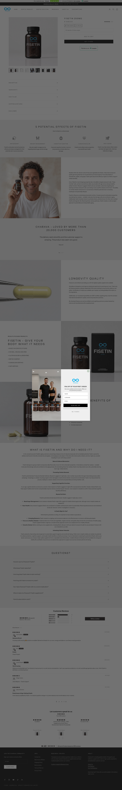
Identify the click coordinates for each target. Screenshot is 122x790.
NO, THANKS (75, 411)
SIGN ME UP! (75, 405)
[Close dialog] (88, 371)
